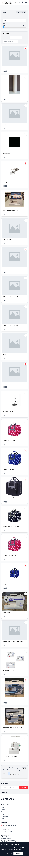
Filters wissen (21, 12)
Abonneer (23, 787)
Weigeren (9, 853)
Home (2, 807)
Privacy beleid (4, 816)
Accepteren (19, 853)
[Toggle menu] (25, 2)
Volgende (5, 776)
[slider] (3, 27)
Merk (4, 17)
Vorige (4, 773)
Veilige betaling (5, 814)
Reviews (3, 809)
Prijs (4, 23)
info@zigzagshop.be (8, 831)
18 (19, 773)
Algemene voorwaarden (7, 811)
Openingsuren (5, 818)
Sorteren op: (6, 37)
